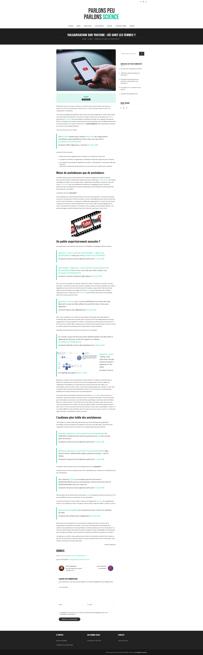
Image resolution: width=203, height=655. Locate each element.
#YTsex (72, 479)
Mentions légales (61, 641)
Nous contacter (123, 641)
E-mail (90, 605)
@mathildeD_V (89, 253)
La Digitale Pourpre (141, 652)
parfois (88, 290)
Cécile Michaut (103, 180)
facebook (68, 119)
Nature (71, 26)
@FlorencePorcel (93, 268)
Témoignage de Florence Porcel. (79, 559)
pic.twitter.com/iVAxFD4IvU (94, 255)
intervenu (99, 501)
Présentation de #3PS (94, 641)
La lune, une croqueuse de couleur (131, 69)
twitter (111, 117)
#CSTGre (65, 136)
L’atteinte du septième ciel (129, 94)
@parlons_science (65, 253)
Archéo (132, 26)
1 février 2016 (100, 345)
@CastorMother (64, 255)
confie (89, 495)
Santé (78, 26)
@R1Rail (75, 510)
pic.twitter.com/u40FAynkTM (69, 142)
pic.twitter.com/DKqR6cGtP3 (69, 273)
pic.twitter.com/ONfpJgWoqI (69, 342)
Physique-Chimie (121, 26)
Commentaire (63, 587)
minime (82, 293)
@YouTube (90, 136)
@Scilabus (78, 253)
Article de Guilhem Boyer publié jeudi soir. (73, 556)
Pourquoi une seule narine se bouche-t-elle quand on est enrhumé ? (130, 81)
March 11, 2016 (81, 373)
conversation (64, 184)
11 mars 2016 (91, 310)
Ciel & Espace (99, 26)
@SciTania (100, 253)
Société (109, 26)
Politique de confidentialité (64, 645)
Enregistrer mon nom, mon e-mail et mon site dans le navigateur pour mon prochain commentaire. (84, 613)
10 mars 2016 (93, 145)
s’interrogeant (96, 395)
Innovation (88, 26)
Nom (61, 605)
